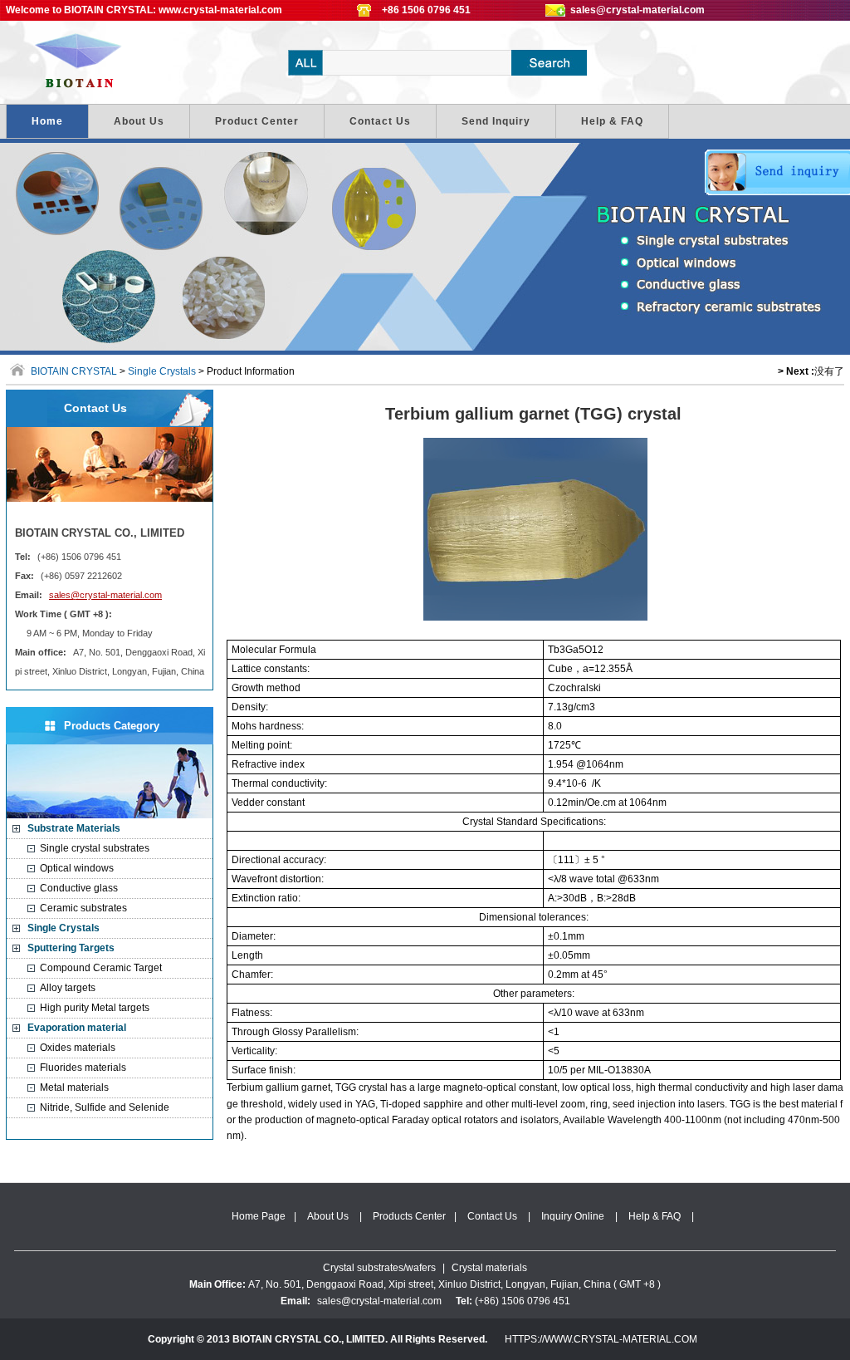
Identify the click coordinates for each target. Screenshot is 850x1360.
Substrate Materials (73, 828)
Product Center (257, 121)
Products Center (409, 1216)
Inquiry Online (572, 1216)
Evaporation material (76, 1028)
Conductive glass (79, 888)
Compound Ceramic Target (101, 968)
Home (47, 121)
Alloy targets (67, 988)
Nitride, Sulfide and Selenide (104, 1107)
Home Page (259, 1216)
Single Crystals (162, 371)
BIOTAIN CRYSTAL (85, 62)
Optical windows (77, 868)
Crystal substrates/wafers (379, 1268)
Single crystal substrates (94, 848)
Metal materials (74, 1087)
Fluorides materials (83, 1067)
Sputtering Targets (71, 948)
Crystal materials (489, 1268)
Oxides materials (77, 1047)
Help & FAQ (612, 121)
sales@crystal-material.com (637, 10)
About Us (139, 121)
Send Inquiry (496, 121)
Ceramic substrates (83, 908)
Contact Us (380, 121)
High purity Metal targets (94, 1008)
